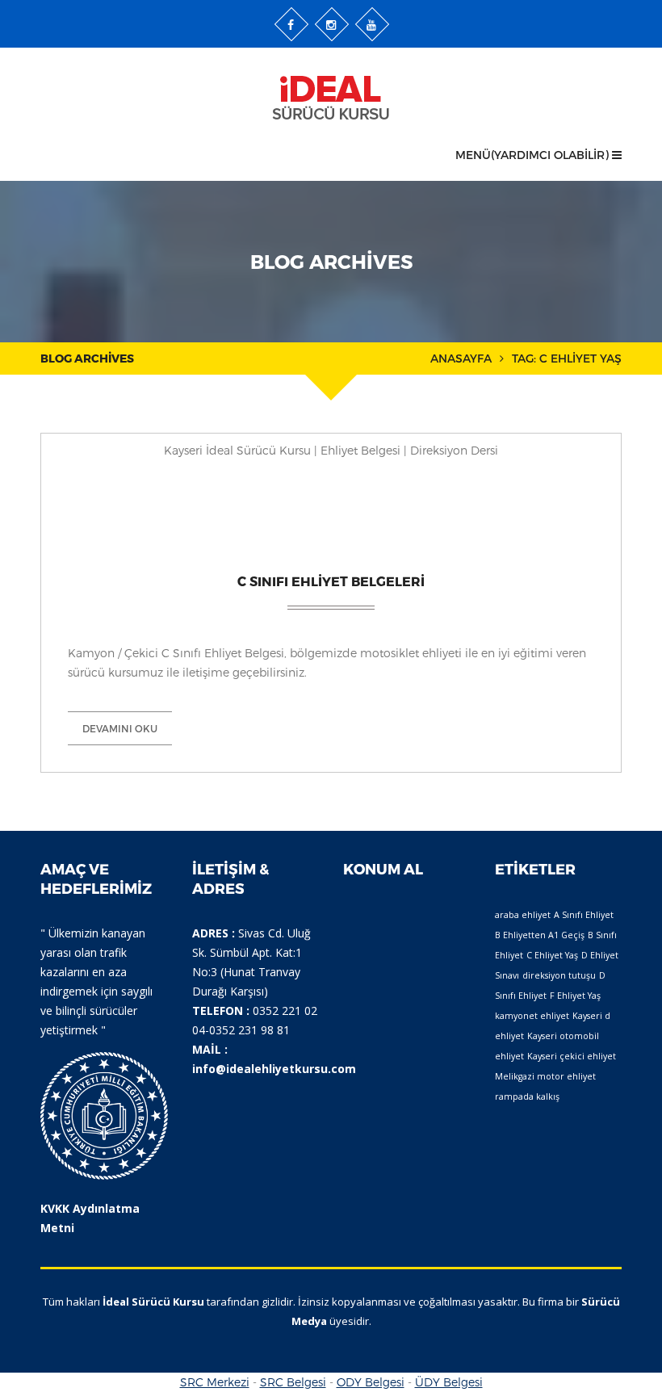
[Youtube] (372, 24)
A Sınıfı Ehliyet (584, 914)
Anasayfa (461, 358)
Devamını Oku (119, 728)
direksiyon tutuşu (559, 975)
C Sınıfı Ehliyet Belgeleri (331, 581)
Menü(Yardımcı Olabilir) (533, 154)
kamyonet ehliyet (532, 1015)
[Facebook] (291, 24)
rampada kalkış (527, 1096)
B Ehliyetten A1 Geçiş (539, 935)
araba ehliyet (523, 914)
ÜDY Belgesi (449, 1382)
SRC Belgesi (293, 1382)
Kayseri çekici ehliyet (571, 1056)
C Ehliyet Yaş (552, 955)
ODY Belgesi (370, 1382)
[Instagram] (332, 24)
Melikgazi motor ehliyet (545, 1076)
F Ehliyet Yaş (575, 995)
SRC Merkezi (214, 1382)
